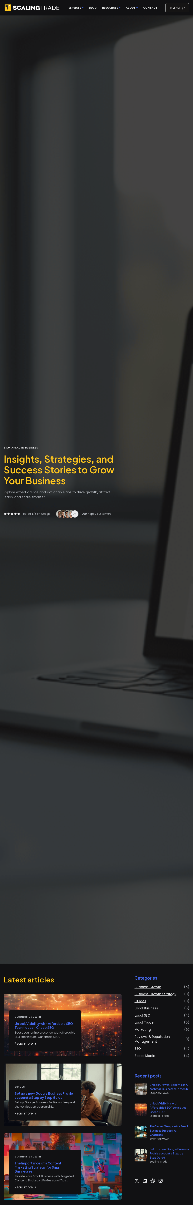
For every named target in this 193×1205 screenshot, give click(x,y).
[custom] (137, 1180)
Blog (93, 8)
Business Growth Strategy (155, 994)
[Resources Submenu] (119, 7)
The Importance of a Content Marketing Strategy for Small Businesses (38, 1167)
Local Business (146, 1008)
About (131, 8)
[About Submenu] (137, 7)
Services (74, 8)
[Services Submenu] (82, 7)
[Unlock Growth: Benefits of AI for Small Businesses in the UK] (141, 1089)
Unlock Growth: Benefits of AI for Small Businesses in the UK (169, 1087)
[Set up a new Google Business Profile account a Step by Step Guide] (141, 1155)
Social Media (145, 1056)
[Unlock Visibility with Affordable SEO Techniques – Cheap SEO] (141, 1110)
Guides (140, 1001)
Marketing (143, 1029)
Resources (110, 8)
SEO (138, 1048)
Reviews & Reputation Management (152, 1039)
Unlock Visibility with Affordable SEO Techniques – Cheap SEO (44, 1026)
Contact (150, 8)
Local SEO (142, 1015)
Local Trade (144, 1022)
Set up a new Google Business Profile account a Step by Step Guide (44, 1095)
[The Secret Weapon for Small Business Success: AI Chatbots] (141, 1132)
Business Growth (148, 987)
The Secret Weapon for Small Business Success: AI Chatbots (169, 1130)
